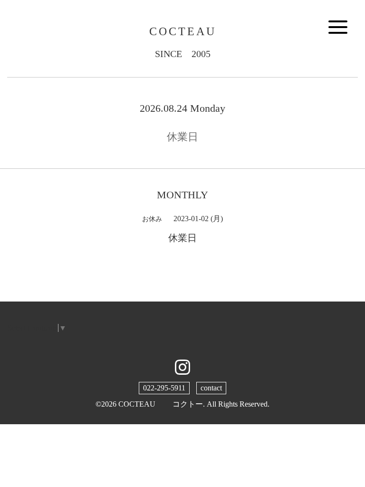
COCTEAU (182, 31)
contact (211, 388)
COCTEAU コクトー (160, 404)
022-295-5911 (164, 388)
